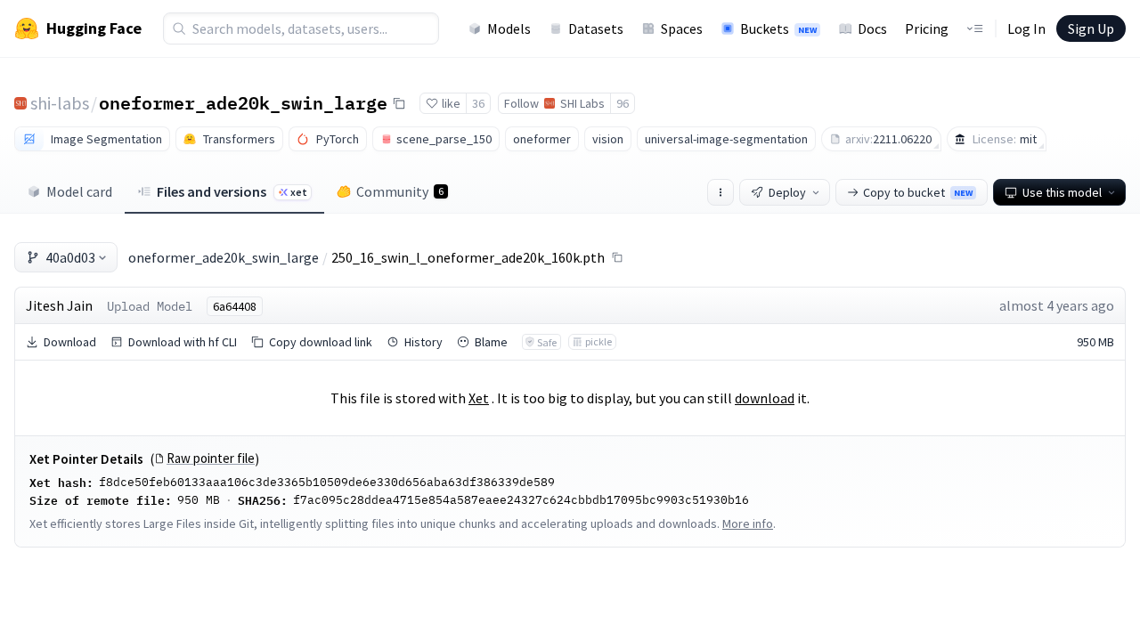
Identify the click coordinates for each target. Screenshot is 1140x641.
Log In (1026, 28)
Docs (872, 28)
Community (400, 191)
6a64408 (234, 306)
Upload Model (149, 306)
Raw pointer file (211, 458)
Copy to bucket (918, 192)
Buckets (778, 28)
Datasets (595, 28)
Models (509, 28)
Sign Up (1091, 28)
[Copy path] (617, 257)
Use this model (1062, 192)
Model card (79, 191)
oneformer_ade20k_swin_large (243, 102)
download (764, 398)
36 (478, 103)
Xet (478, 398)
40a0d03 (70, 257)
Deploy (787, 192)
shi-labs (59, 103)
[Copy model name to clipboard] (399, 103)
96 (622, 103)
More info (747, 523)
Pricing (927, 28)
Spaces (682, 28)
